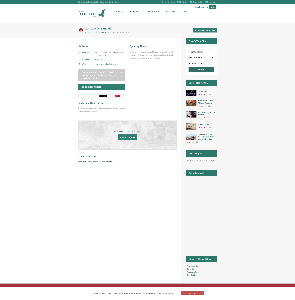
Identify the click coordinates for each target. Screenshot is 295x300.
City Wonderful (136, 12)
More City (119, 12)
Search (192, 51)
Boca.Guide (191, 275)
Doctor (101, 32)
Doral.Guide (191, 269)
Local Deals (169, 12)
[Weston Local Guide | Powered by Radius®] (91, 16)
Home (87, 32)
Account (183, 12)
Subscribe (213, 2)
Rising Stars (153, 12)
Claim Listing (198, 2)
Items (94, 32)
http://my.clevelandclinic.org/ (106, 64)
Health (108, 32)
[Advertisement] (201, 213)
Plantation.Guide (193, 266)
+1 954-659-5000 (101, 59)
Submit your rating (206, 30)
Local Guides (170, 2)
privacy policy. (168, 293)
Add (212, 7)
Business (183, 2)
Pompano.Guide (193, 272)
